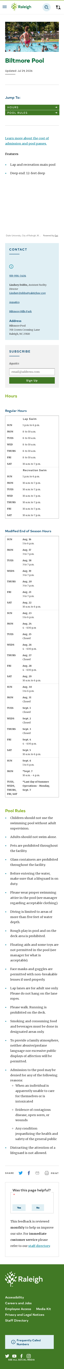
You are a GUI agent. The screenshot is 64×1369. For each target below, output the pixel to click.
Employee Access (18, 1308)
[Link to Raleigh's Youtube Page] (14, 1356)
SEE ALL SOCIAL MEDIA (21, 1359)
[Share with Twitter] (21, 1173)
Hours (13, 107)
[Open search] (46, 7)
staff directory (39, 1246)
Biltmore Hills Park (20, 311)
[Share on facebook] (29, 1173)
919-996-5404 (17, 275)
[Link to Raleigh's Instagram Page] (29, 1356)
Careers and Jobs (18, 1303)
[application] (32, 211)
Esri (56, 235)
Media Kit (43, 1308)
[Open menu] (4, 6)
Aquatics (14, 302)
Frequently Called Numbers (29, 1342)
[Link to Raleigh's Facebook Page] (21, 1356)
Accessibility (14, 1297)
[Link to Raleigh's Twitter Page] (7, 1356)
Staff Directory (16, 1320)
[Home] (21, 7)
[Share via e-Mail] (37, 1173)
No (37, 1207)
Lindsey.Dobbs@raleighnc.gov (27, 293)
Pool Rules (17, 112)
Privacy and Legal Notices (24, 1314)
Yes (19, 1207)
